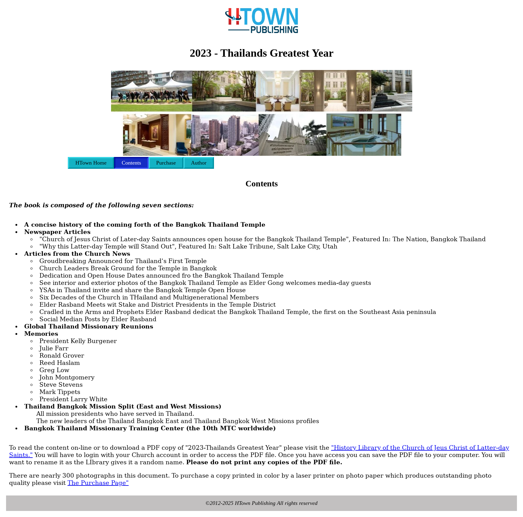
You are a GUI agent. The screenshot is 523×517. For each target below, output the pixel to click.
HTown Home (91, 163)
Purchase (166, 163)
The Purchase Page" (98, 482)
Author (198, 163)
